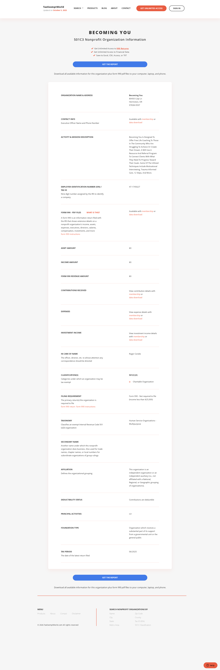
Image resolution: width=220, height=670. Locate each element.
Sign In (176, 8)
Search (77, 8)
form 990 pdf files (121, 73)
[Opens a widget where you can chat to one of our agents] (210, 665)
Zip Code (139, 613)
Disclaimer (76, 613)
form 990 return (68, 406)
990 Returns (123, 48)
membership (147, 119)
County (138, 617)
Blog (104, 8)
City (111, 617)
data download (135, 122)
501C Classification (143, 625)
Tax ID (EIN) (140, 621)
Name (112, 613)
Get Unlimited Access (151, 8)
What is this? (93, 212)
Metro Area (114, 625)
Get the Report (110, 64)
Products (92, 8)
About (114, 8)
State (111, 621)
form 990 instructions (70, 234)
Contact (126, 8)
